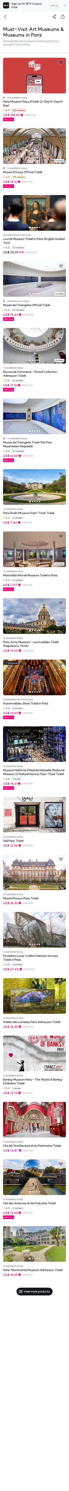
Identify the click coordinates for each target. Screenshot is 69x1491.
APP (52, 5)
